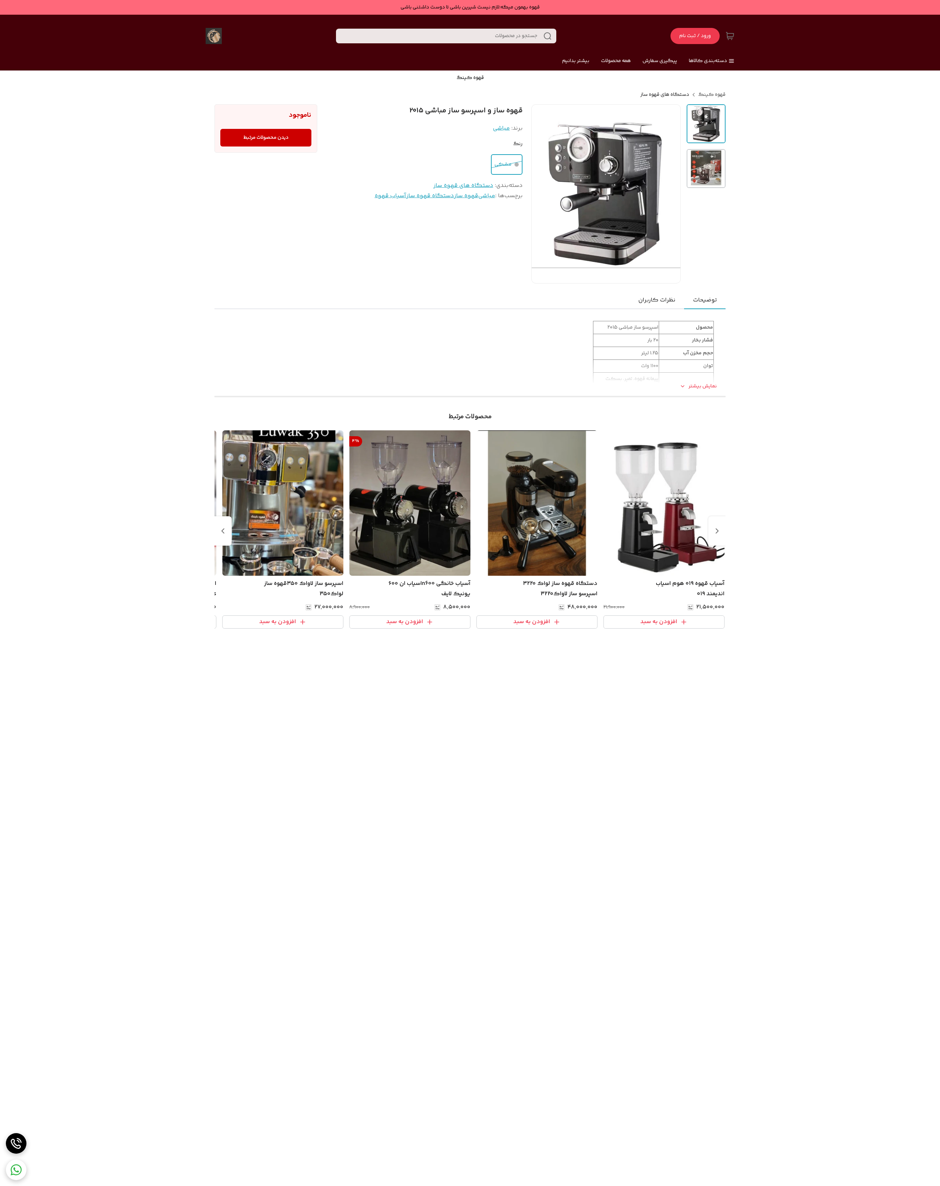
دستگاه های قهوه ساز (664, 94)
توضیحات (705, 300)
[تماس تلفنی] (16, 1143)
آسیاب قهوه (390, 195)
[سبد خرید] (730, 36)
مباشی (501, 128)
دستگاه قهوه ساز (430, 195)
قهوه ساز (466, 195)
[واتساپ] (16, 1170)
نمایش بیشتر (702, 386)
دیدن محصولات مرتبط (266, 138)
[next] (223, 531)
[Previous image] (542, 193)
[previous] (717, 531)
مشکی (503, 164)
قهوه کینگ (712, 94)
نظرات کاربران (656, 300)
